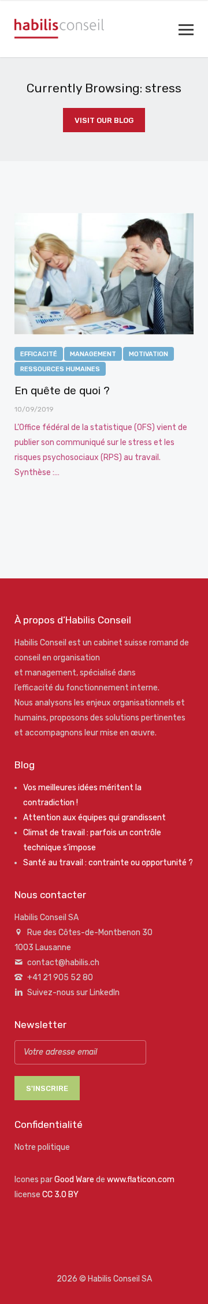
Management (93, 354)
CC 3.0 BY (60, 1195)
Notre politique (42, 1147)
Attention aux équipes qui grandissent (94, 818)
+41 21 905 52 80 (60, 977)
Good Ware (74, 1180)
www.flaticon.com (140, 1180)
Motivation (148, 354)
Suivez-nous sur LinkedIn (73, 992)
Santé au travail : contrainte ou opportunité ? (108, 863)
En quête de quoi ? (62, 390)
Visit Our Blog (104, 120)
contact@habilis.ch (63, 962)
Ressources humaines (60, 369)
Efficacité (38, 354)
